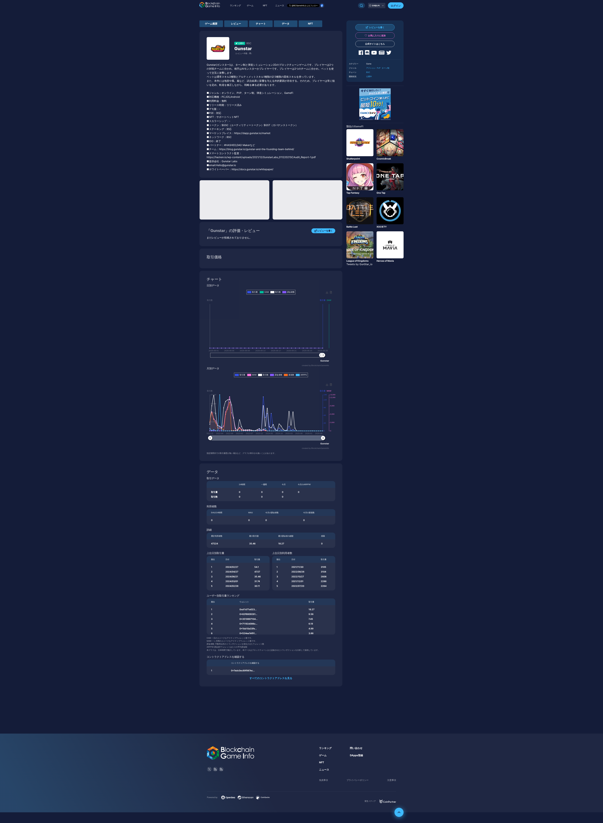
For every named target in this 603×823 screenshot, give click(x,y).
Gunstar (243, 48)
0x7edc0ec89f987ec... (243, 670)
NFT (265, 5)
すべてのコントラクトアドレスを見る (271, 678)
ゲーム (250, 5)
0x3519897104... (248, 619)
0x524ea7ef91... (247, 633)
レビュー (236, 23)
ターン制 (385, 68)
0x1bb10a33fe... (248, 628)
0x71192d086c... (248, 623)
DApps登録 (356, 755)
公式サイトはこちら (375, 43)
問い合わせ (356, 748)
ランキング (235, 5)
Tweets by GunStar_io (359, 264)
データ (285, 23)
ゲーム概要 (211, 23)
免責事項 (323, 780)
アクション (371, 68)
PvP (378, 68)
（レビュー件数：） (243, 53)
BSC (368, 72)
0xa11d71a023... (248, 609)
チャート (261, 23)
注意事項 (391, 780)
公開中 (369, 76)
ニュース (324, 769)
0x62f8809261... (248, 614)
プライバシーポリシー (358, 780)
